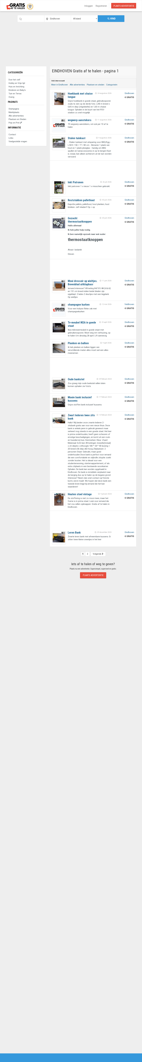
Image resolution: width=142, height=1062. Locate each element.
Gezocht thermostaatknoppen (80, 220)
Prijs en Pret (14, 122)
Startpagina (14, 109)
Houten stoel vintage (80, 494)
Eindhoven (129, 93)
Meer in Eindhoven (59, 84)
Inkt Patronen (75, 182)
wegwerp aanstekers (79, 120)
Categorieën (15, 72)
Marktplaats (14, 112)
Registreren (101, 6)
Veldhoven (129, 304)
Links (11, 138)
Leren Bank (74, 532)
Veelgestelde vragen (18, 141)
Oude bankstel (76, 379)
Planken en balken (78, 343)
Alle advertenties (16, 116)
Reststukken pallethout (81, 200)
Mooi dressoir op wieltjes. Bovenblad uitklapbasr (82, 282)
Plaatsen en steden (95, 84)
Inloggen (88, 6)
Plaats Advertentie (123, 6)
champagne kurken (79, 304)
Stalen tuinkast (76, 138)
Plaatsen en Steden (17, 119)
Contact (12, 134)
